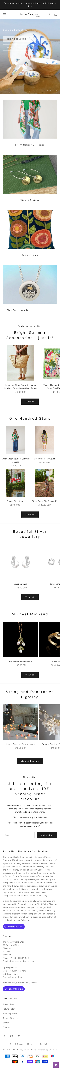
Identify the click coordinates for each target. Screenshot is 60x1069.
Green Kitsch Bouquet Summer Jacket (15, 460)
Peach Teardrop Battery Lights (20, 744)
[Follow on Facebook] (4, 1035)
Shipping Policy (10, 1013)
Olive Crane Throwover (44, 459)
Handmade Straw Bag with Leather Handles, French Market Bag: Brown (20, 386)
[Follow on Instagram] (11, 1035)
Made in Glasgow (30, 200)
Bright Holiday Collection (30, 145)
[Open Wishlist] (56, 1065)
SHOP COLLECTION (18, 38)
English (44, 1044)
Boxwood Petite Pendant (20, 661)
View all (30, 401)
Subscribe (47, 835)
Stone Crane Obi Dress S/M (44, 501)
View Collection (30, 761)
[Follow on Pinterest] (18, 1035)
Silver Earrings (20, 584)
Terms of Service (10, 1018)
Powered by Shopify (47, 1050)
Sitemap (6, 1027)
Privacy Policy (9, 1004)
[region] (30, 56)
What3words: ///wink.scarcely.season (20, 982)
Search (6, 1022)
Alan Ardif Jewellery (19, 310)
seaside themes (16, 46)
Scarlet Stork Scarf (15, 501)
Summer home (30, 255)
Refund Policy (9, 1009)
